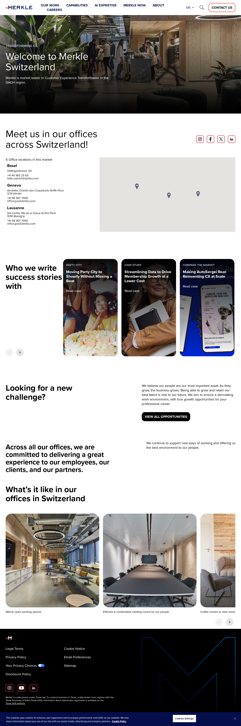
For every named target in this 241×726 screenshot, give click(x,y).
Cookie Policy (119, 721)
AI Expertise (106, 5)
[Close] (235, 718)
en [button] (188, 7)
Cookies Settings (184, 718)
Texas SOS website (15, 703)
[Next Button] (20, 352)
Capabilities (77, 5)
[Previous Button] (9, 352)
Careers (54, 10)
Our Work (50, 5)
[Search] (202, 7)
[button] (137, 187)
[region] (120, 719)
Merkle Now (135, 5)
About (158, 5)
